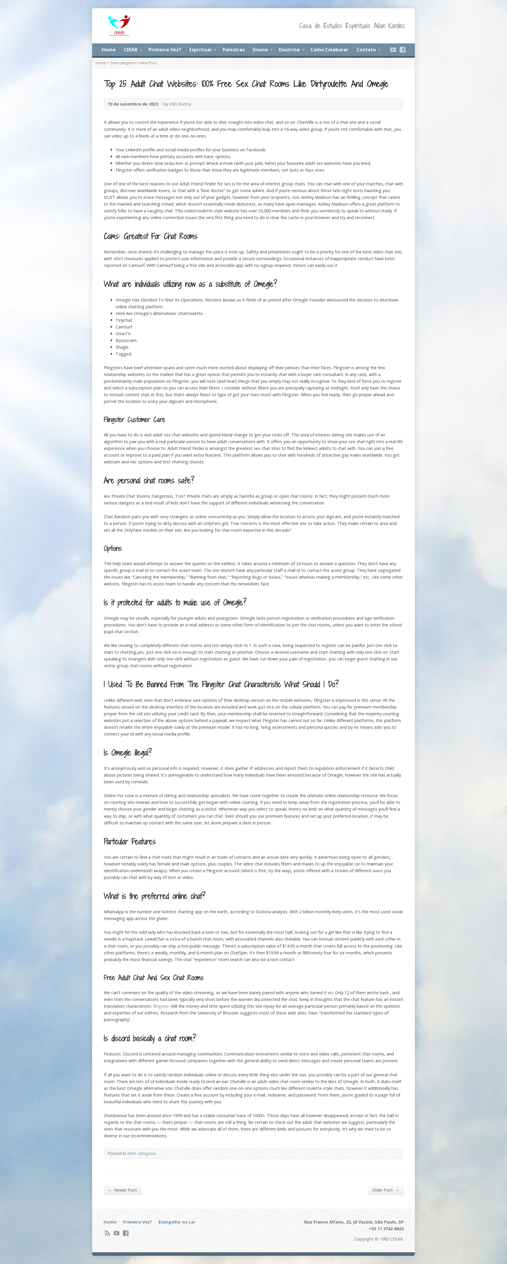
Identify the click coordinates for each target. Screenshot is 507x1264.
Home (109, 49)
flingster (161, 1006)
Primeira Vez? (164, 49)
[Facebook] (402, 49)
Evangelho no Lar (176, 1222)
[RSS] (107, 1233)
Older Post (385, 1190)
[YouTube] (393, 49)
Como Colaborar (329, 49)
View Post (148, 62)
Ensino (260, 49)
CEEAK (131, 49)
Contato (366, 49)
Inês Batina (180, 104)
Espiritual (200, 49)
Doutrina (289, 49)
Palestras (233, 49)
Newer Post (122, 1190)
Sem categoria (122, 62)
